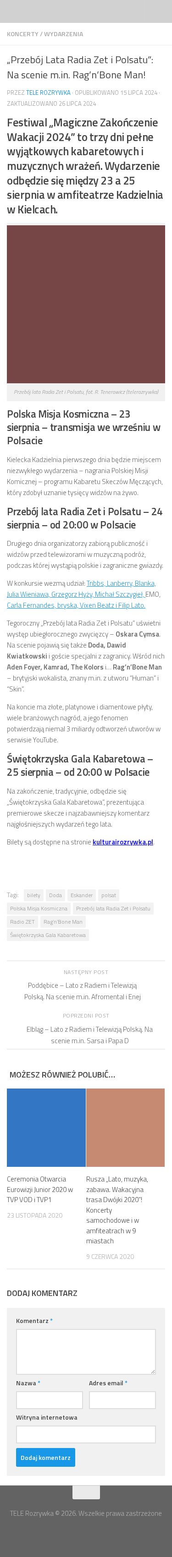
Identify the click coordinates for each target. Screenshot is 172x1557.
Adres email (108, 1383)
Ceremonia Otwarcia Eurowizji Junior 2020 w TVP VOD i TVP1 (40, 1189)
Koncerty (23, 33)
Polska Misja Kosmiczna (38, 908)
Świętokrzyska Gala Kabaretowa (48, 935)
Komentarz (34, 1320)
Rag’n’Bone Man (63, 921)
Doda (55, 895)
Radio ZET (22, 921)
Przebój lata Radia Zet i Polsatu (113, 908)
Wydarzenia (63, 33)
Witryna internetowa (47, 1417)
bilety (33, 895)
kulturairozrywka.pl (123, 842)
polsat (108, 895)
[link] (97, 583)
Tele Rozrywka (48, 92)
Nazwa (28, 1383)
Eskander (82, 895)
